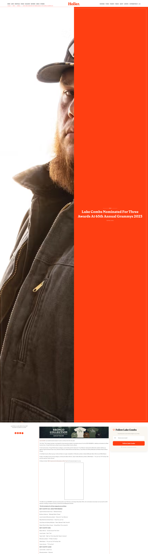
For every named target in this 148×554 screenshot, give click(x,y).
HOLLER (9, 5)
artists (126, 4)
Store (22, 4)
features (102, 4)
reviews (33, 4)
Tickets (112, 4)
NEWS (14, 5)
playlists (27, 4)
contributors (133, 4)
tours (107, 4)
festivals (17, 4)
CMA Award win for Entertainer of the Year (58, 461)
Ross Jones (111, 220)
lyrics (37, 4)
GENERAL (19, 5)
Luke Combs (42, 440)
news (8, 4)
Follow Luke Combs (129, 443)
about (121, 4)
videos (117, 4)
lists (12, 4)
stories (42, 4)
